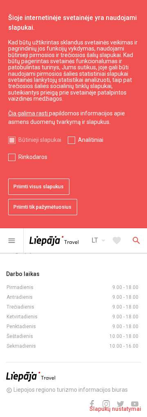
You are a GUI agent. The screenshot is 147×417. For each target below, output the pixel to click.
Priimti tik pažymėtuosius (42, 207)
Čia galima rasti (28, 113)
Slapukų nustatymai (115, 409)
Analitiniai (90, 140)
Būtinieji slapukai (39, 140)
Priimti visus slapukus (38, 187)
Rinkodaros (32, 157)
